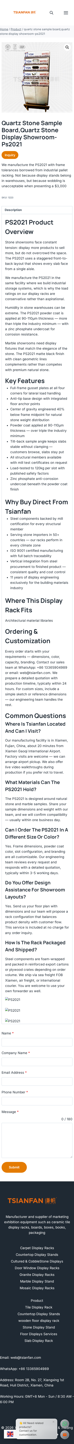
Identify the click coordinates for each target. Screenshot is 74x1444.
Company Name (16, 1053)
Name (8, 1033)
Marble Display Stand (37, 1281)
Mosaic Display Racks (37, 1288)
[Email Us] (64, 1434)
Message (10, 1112)
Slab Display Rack (38, 1341)
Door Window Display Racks (37, 1268)
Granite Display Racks (37, 1275)
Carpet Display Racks (37, 1248)
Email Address (14, 1073)
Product (37, 1301)
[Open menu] (68, 12)
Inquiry (10, 155)
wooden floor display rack (38, 1321)
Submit (14, 1167)
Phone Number (15, 1092)
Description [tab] (13, 210)
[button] (67, 47)
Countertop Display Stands (37, 1255)
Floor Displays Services (38, 1334)
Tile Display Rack (38, 1307)
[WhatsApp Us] (64, 1423)
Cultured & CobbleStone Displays (37, 1261)
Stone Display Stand (39, 1327)
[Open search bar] (51, 13)
